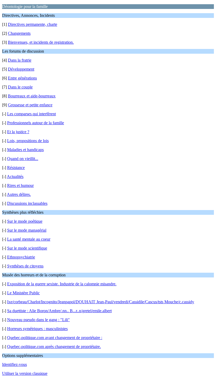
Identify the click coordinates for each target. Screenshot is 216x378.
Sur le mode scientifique (27, 248)
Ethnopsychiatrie (21, 257)
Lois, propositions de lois (28, 140)
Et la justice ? (18, 132)
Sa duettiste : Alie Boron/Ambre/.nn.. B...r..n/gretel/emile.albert (59, 311)
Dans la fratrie (19, 60)
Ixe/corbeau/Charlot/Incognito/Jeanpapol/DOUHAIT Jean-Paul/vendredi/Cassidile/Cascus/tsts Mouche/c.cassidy (100, 302)
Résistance (16, 167)
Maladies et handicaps (25, 149)
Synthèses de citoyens (25, 266)
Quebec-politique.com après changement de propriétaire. (54, 346)
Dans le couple (20, 87)
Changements (19, 33)
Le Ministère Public (23, 293)
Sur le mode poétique (24, 221)
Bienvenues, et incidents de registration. (41, 42)
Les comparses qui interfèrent (31, 114)
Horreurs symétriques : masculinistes (37, 328)
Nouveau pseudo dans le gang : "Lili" (38, 319)
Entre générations (22, 78)
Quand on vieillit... (22, 158)
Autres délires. (19, 194)
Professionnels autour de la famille (35, 123)
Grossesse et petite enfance (30, 105)
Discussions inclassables (27, 203)
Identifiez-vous (14, 364)
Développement (21, 69)
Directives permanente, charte (32, 24)
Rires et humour (20, 185)
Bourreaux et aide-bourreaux (32, 96)
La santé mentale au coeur (28, 239)
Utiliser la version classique (24, 373)
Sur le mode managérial (26, 230)
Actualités (15, 176)
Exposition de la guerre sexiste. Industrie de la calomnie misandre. (61, 284)
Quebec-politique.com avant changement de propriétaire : (54, 337)
